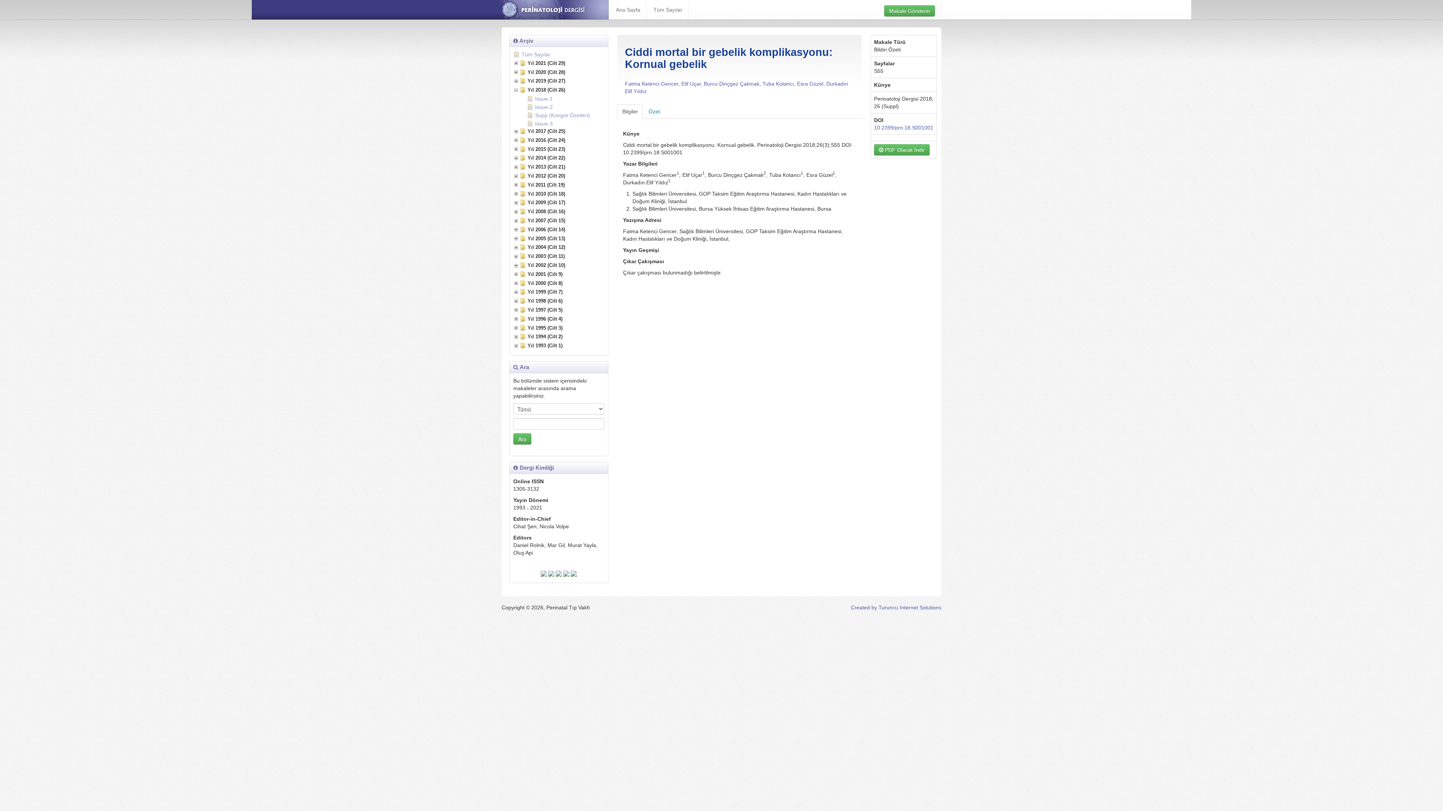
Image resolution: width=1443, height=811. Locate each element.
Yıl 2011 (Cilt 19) (546, 185)
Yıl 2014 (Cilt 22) (546, 158)
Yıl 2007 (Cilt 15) (546, 220)
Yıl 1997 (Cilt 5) (545, 310)
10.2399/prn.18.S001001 (903, 128)
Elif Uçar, (692, 84)
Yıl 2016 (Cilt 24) (546, 140)
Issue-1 (544, 99)
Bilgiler (630, 112)
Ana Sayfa (628, 10)
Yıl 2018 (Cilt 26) (546, 90)
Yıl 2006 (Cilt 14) (546, 229)
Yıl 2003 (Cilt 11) (546, 256)
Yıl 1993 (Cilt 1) (545, 345)
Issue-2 (544, 107)
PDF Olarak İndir (904, 150)
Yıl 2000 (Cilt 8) (545, 283)
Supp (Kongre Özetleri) (562, 115)
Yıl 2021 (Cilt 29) (546, 63)
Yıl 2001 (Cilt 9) (545, 274)
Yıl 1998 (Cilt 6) (545, 301)
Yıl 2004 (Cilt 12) (546, 247)
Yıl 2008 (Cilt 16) (546, 211)
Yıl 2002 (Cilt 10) (546, 265)
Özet (654, 112)
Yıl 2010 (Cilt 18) (546, 194)
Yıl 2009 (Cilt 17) (546, 202)
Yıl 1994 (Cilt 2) (545, 336)
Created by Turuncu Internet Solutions (896, 607)
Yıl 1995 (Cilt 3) (545, 328)
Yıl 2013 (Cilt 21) (546, 167)
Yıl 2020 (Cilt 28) (546, 72)
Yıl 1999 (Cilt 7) (545, 292)
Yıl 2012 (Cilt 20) (546, 176)
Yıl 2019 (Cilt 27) (546, 81)
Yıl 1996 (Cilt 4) (545, 319)
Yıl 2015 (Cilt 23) (546, 149)
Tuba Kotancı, (779, 84)
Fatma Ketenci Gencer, (653, 84)
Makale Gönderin (909, 11)
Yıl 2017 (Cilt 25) (546, 131)
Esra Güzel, (811, 84)
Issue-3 (544, 124)
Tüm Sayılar (667, 10)
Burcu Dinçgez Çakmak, (733, 84)
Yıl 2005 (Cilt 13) (546, 238)
